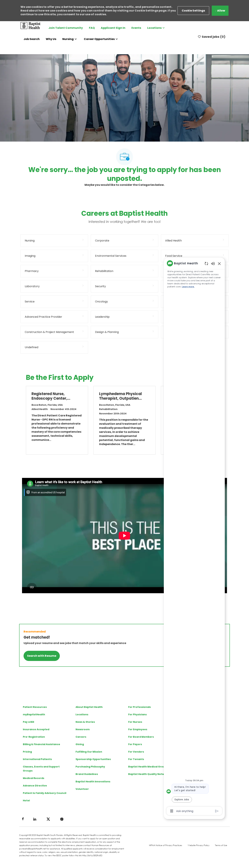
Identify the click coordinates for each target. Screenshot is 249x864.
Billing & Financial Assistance (41, 744)
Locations (82, 714)
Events (136, 28)
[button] (193, 10)
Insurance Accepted (36, 729)
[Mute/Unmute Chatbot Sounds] (212, 263)
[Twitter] (48, 819)
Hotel (26, 800)
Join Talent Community (65, 28)
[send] (217, 811)
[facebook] (23, 819)
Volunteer (82, 789)
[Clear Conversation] (206, 263)
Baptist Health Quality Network (148, 774)
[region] (194, 536)
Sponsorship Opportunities (93, 759)
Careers (81, 737)
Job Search (32, 39)
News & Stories (85, 722)
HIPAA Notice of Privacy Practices (165, 845)
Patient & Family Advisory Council (44, 793)
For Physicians (137, 714)
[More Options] (172, 811)
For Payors (135, 744)
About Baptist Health (89, 707)
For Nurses (135, 722)
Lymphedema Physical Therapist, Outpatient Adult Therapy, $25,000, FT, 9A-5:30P (120, 396)
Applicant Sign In (113, 28)
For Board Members (141, 737)
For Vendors (136, 751)
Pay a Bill (28, 722)
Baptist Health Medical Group (147, 766)
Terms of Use (221, 845)
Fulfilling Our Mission (89, 751)
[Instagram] (62, 819)
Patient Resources (35, 707)
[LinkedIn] (35, 819)
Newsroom (83, 729)
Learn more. (188, 286)
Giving (80, 744)
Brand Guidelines (87, 774)
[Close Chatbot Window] (219, 263)
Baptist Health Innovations (93, 781)
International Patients (37, 759)
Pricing (27, 751)
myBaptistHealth (34, 714)
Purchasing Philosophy (90, 766)
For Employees (137, 729)
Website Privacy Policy (198, 845)
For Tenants (136, 759)
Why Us (51, 39)
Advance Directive (35, 785)
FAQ (92, 28)
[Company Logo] (30, 25)
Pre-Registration (34, 737)
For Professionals (139, 707)
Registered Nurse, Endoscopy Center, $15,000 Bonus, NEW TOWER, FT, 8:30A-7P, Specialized (52, 396)
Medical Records (33, 778)
